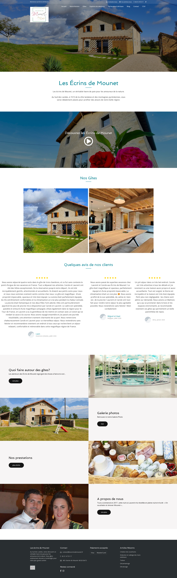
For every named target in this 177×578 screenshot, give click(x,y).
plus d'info (16, 465)
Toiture (122, 560)
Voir (102, 424)
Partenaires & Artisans (116, 6)
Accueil (63, 6)
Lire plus (15, 381)
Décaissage (124, 567)
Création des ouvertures (128, 552)
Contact (136, 6)
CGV (143, 6)
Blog (128, 6)
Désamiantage (125, 563)
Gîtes (84, 6)
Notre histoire (74, 6)
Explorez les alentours (97, 6)
